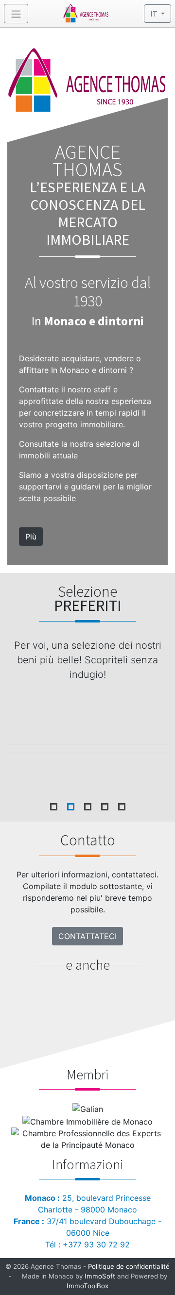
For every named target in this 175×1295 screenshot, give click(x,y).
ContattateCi (87, 936)
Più (30, 536)
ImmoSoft (100, 1276)
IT (154, 13)
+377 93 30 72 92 (96, 1244)
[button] (53, 806)
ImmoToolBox (87, 1286)
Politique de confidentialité (129, 1266)
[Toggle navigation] (16, 13)
